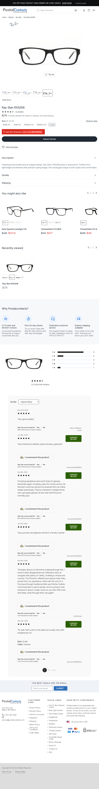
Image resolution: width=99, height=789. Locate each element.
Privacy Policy (20, 772)
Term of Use (6, 772)
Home (4, 17)
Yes (38, 427)
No (44, 427)
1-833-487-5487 (10, 715)
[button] (49, 157)
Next (54, 670)
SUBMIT (60, 688)
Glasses (11, 17)
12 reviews (19, 112)
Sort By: (13, 402)
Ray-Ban (18, 17)
